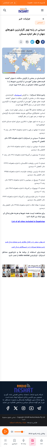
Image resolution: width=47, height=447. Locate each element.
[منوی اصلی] (42, 10)
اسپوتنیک (18, 95)
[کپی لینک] (27, 42)
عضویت (30, 3)
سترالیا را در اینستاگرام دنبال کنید (23, 247)
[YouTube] (31, 408)
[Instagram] (23, 408)
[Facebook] (7, 408)
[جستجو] (4, 10)
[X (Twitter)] (15, 408)
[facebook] (43, 42)
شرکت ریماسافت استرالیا (18, 423)
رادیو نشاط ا (40, 247)
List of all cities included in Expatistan (28, 221)
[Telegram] (39, 408)
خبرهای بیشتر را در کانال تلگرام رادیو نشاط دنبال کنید (25, 242)
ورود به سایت (38, 3)
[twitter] (38, 42)
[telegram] (32, 42)
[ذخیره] (21, 41)
